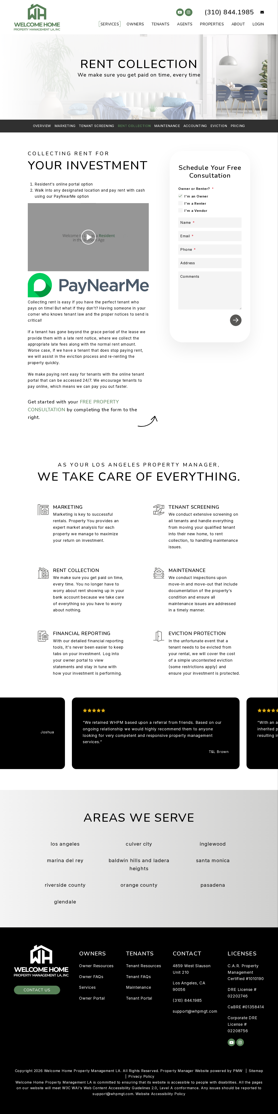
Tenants (160, 24)
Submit (236, 320)
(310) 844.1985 (229, 12)
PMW (238, 1071)
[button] (259, 12)
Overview (42, 126)
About (238, 24)
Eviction (218, 126)
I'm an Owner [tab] (196, 196)
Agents (184, 24)
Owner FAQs (91, 976)
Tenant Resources (143, 965)
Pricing (238, 126)
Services (110, 24)
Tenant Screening (96, 126)
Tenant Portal (139, 998)
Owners (135, 24)
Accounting (195, 126)
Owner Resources (96, 965)
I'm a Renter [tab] (195, 203)
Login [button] (258, 24)
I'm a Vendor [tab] (195, 211)
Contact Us (37, 990)
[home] (37, 17)
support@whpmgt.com (195, 1011)
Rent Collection (134, 126)
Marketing (65, 126)
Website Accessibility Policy (160, 1094)
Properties (212, 24)
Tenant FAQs (138, 976)
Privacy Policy (141, 1076)
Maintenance (167, 126)
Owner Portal (92, 998)
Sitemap (256, 1071)
